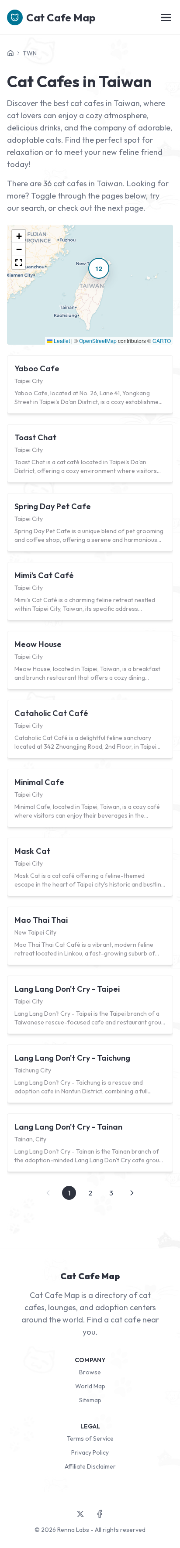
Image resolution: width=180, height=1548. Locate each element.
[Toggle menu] (166, 17)
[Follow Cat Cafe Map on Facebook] (99, 1514)
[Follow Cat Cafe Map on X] (80, 1514)
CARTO (161, 340)
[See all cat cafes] (10, 53)
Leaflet (61, 340)
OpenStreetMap (98, 340)
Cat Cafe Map (60, 17)
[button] (98, 268)
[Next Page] (132, 1193)
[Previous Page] (48, 1193)
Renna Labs (73, 1530)
